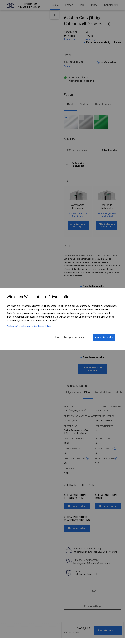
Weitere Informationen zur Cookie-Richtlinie (29, 326)
